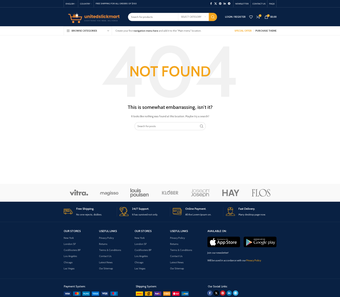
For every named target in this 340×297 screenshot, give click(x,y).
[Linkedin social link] (225, 3)
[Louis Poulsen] (139, 193)
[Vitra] (79, 193)
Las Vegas (69, 268)
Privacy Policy (106, 238)
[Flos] (261, 193)
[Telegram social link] (229, 3)
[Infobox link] (89, 212)
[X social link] (215, 3)
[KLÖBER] (170, 193)
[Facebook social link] (211, 3)
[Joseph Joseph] (200, 193)
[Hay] (231, 193)
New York (69, 238)
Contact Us (105, 256)
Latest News (106, 262)
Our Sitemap (106, 268)
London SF (70, 244)
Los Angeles (70, 256)
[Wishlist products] (251, 17)
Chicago (68, 262)
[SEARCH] (213, 17)
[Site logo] (93, 16)
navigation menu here (146, 30)
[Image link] (91, 293)
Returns (103, 244)
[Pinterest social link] (220, 3)
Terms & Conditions (110, 250)
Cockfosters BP (72, 250)
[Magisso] (109, 193)
